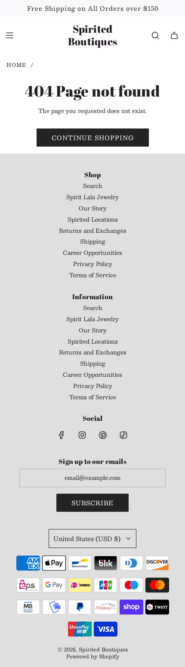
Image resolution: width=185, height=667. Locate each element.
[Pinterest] (102, 435)
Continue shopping (93, 137)
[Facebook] (61, 435)
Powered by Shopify (92, 656)
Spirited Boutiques (92, 35)
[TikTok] (123, 435)
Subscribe (92, 503)
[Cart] (174, 35)
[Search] (155, 35)
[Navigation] (9, 35)
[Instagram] (82, 435)
